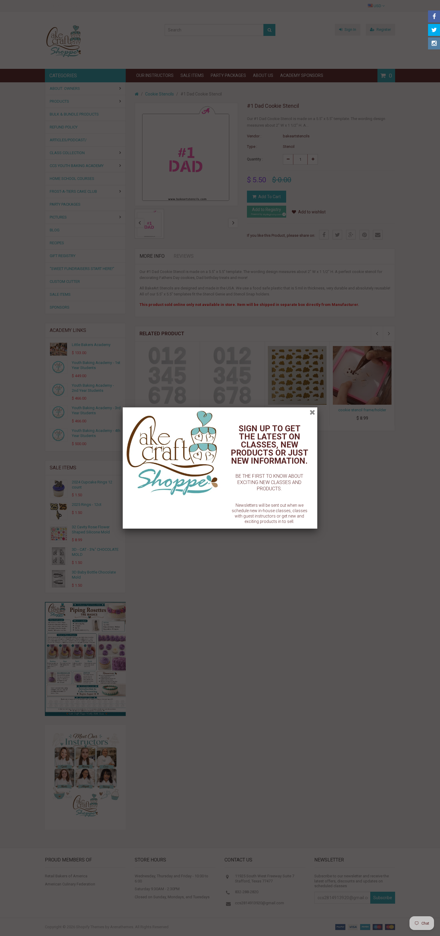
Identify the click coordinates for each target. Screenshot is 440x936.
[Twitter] (434, 30)
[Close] (312, 412)
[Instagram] (434, 43)
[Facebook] (434, 16)
